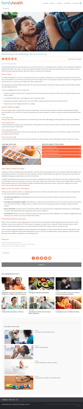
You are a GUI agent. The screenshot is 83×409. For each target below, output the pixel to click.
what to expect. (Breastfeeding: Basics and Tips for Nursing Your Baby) (18, 244)
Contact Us (78, 406)
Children (45, 3)
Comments (41, 264)
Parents (59, 3)
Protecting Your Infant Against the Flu (45, 332)
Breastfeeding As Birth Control (52, 156)
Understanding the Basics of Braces (12, 312)
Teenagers (67, 3)
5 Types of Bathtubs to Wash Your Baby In (46, 362)
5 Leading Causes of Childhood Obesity (67, 312)
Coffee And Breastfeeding (50, 153)
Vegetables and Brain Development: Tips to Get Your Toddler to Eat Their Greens (14, 293)
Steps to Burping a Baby (41, 347)
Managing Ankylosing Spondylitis (39, 292)
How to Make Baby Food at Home (13, 161)
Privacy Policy (50, 404)
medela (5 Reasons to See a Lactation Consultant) (13, 246)
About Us (78, 404)
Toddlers (75, 3)
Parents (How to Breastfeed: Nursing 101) (11, 242)
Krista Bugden (78, 59)
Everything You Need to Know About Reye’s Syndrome (40, 312)
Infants (52, 3)
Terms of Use (57, 404)
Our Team (72, 404)
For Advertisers (65, 404)
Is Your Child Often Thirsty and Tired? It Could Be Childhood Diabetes (68, 293)
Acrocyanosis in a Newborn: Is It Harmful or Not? (48, 378)
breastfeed (19, 77)
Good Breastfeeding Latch (50, 150)
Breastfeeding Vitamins (50, 147)
